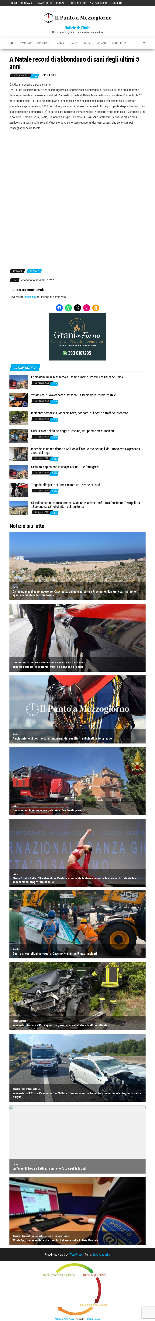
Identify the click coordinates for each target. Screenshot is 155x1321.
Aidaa (50, 279)
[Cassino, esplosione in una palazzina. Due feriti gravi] (18, 472)
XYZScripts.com (93, 1319)
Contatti (61, 3)
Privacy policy (44, 3)
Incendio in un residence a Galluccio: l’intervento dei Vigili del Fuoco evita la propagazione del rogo (86, 451)
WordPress (76, 1254)
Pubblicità (116, 3)
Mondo (101, 43)
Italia (87, 43)
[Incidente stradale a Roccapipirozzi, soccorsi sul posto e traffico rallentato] (18, 418)
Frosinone (44, 43)
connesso (30, 297)
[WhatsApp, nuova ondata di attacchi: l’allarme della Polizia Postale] (18, 400)
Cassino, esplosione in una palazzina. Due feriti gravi (65, 467)
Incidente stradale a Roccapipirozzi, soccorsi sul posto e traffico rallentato (79, 413)
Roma (60, 43)
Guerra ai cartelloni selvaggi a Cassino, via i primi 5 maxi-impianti (72, 431)
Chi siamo (26, 3)
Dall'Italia (34, 271)
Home (14, 3)
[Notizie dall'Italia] (12, 43)
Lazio (73, 43)
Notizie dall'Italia (77, 28)
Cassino (25, 43)
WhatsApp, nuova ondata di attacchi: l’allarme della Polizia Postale (73, 395)
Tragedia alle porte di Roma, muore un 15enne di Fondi (66, 485)
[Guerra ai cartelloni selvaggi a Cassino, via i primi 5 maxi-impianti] (18, 436)
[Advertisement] (77, 156)
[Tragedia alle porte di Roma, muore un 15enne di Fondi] (18, 490)
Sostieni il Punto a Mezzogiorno (88, 3)
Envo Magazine (102, 1254)
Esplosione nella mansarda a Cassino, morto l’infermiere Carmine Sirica (77, 377)
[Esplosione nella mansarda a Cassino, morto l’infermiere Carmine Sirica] (18, 382)
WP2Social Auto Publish (65, 1319)
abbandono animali (32, 280)
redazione (50, 75)
